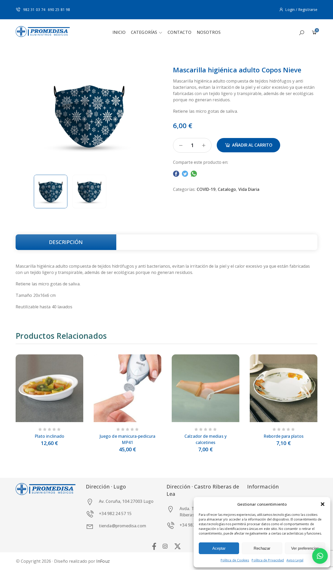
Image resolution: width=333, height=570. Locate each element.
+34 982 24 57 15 (115, 513)
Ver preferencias (305, 548)
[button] (322, 504)
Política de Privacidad (268, 560)
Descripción (66, 242)
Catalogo (227, 189)
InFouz (103, 561)
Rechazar (262, 548)
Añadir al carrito (252, 145)
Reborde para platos (284, 436)
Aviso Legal (294, 560)
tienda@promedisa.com (122, 526)
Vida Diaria (249, 189)
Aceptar (219, 548)
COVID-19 (206, 189)
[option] (50, 191)
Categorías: (184, 189)
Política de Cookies (235, 560)
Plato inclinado (49, 436)
